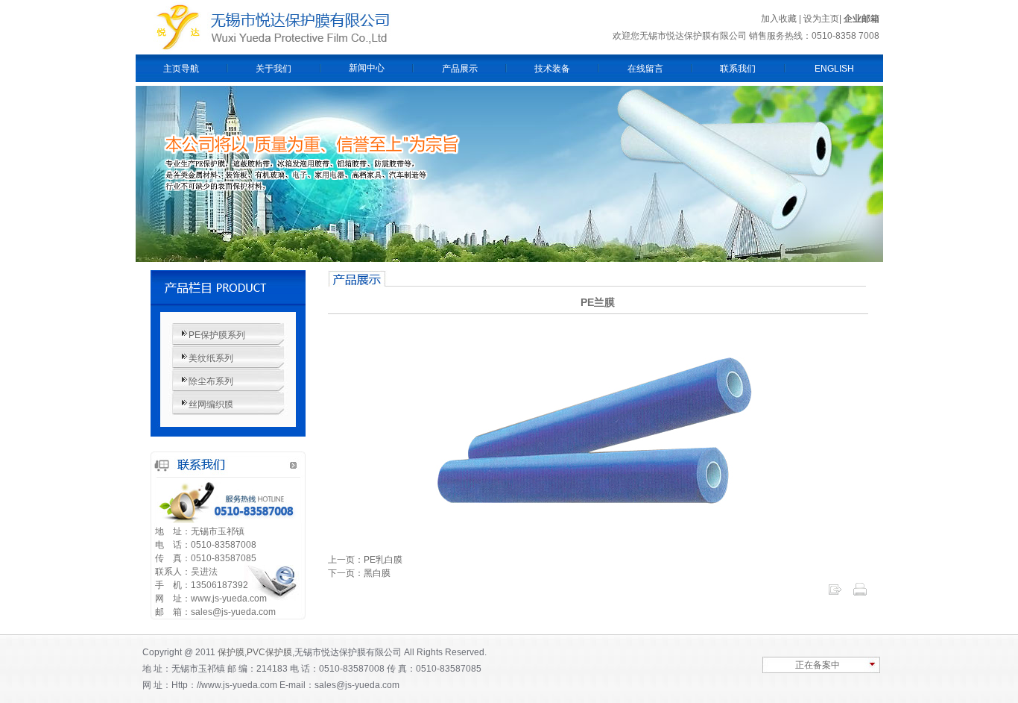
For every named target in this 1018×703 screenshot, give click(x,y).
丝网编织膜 (211, 404)
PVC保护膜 (269, 652)
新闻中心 (367, 68)
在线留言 (645, 68)
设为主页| (823, 18)
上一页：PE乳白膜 (365, 559)
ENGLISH (834, 68)
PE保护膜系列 (217, 335)
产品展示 (460, 68)
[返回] (834, 594)
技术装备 (552, 68)
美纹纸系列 (211, 358)
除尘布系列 (211, 381)
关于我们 (273, 68)
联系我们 (738, 68)
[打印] (860, 594)
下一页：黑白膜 (359, 573)
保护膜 (231, 652)
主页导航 (181, 68)
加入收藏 (779, 18)
